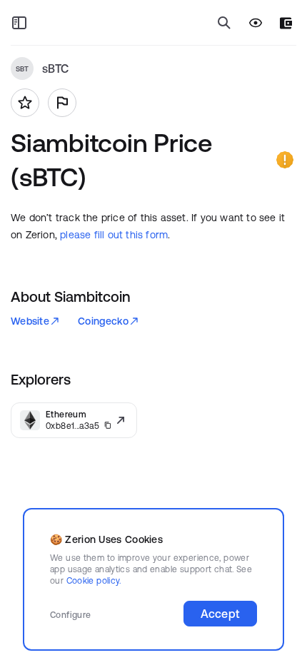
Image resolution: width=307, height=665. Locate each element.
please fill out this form (114, 234)
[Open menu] (19, 23)
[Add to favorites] (25, 102)
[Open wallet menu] (286, 23)
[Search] (224, 23)
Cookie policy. (93, 580)
